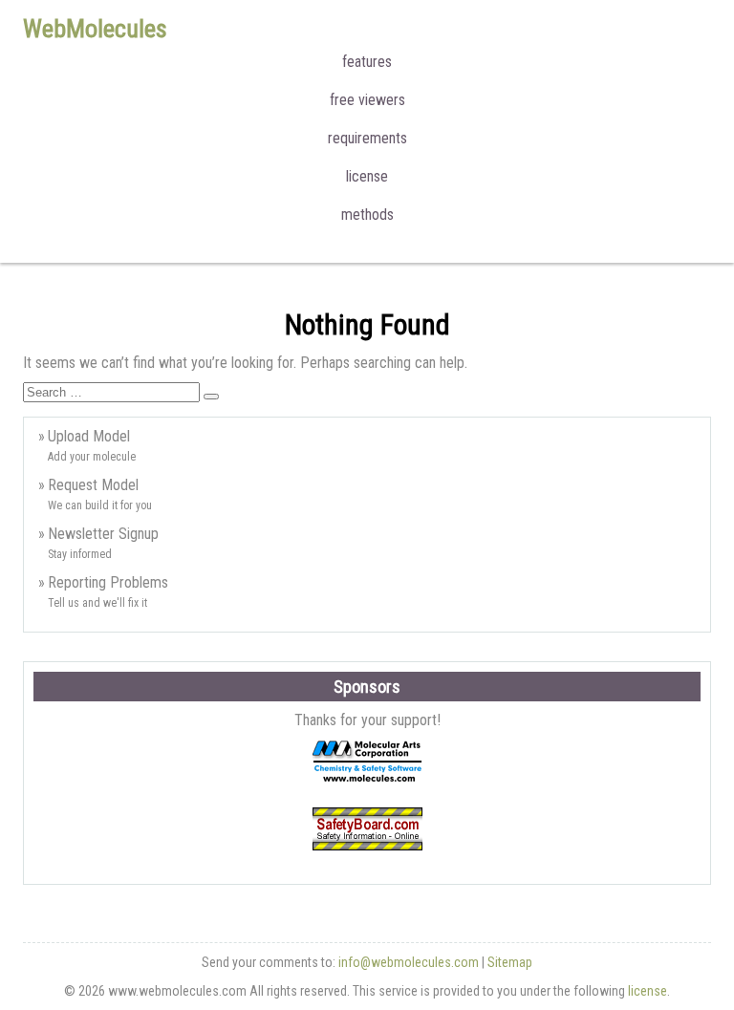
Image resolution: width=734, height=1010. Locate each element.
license (647, 991)
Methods (367, 214)
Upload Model (89, 436)
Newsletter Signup (103, 534)
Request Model (93, 485)
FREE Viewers (367, 100)
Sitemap (509, 962)
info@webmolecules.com (408, 962)
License (367, 176)
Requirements (367, 138)
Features (367, 62)
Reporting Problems (108, 582)
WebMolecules (95, 28)
